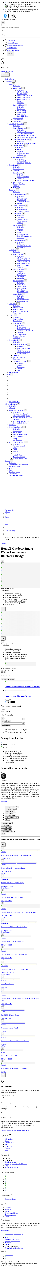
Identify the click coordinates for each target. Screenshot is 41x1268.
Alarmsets (20, 229)
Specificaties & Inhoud (8, 831)
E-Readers (16, 355)
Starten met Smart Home (16, 410)
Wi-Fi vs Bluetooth (19, 457)
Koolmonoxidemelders (24, 246)
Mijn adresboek (12, 48)
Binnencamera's (22, 198)
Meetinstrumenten (22, 353)
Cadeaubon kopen (10, 1199)
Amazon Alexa (17, 431)
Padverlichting (21, 111)
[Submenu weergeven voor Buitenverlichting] (25, 105)
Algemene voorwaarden (12, 1239)
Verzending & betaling (12, 1167)
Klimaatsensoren (18, 157)
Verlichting (12, 250)
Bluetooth (16, 451)
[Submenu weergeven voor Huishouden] (18, 303)
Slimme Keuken (18, 313)
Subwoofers (20, 178)
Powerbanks (20, 367)
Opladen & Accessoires (20, 361)
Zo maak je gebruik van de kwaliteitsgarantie (15, 1130)
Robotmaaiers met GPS (24, 97)
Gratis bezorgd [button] (5, 675)
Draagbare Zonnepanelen (25, 330)
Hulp (10, 470)
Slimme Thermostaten (19, 128)
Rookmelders (21, 244)
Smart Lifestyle (13, 340)
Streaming (16, 186)
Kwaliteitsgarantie (14, 472)
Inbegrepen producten (8, 679)
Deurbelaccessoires (23, 211)
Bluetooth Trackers (19, 357)
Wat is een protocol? (19, 446)
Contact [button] (7, 1158)
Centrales (20, 231)
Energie (11, 315)
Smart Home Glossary (12, 1213)
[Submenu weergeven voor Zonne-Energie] (23, 323)
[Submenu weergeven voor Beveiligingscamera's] (27, 194)
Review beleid (9, 1237)
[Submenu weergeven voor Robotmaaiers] (23, 88)
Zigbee (15, 448)
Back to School (9, 79)
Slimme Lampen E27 (23, 260)
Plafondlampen (21, 275)
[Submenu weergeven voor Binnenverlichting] (25, 269)
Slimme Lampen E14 (23, 261)
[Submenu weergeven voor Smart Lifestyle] (19, 340)
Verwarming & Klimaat (16, 124)
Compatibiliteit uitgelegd (20, 423)
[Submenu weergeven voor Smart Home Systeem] (24, 427)
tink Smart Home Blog (16, 475)
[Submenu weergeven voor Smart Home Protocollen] (25, 442)
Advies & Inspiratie (11, 404)
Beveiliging (12, 190)
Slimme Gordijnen (18, 309)
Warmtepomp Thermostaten (25, 135)
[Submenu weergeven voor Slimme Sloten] (23, 213)
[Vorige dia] (3, 609)
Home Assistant (18, 436)
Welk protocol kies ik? (20, 458)
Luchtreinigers (21, 155)
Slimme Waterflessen (23, 352)
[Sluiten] (7, 74)
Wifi (14, 453)
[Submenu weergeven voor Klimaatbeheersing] (26, 145)
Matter (15, 438)
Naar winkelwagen (7, 71)
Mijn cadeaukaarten (13, 50)
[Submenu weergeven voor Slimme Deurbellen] (26, 205)
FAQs (3, 833)
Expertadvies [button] (9, 1160)
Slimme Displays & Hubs (21, 311)
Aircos (19, 149)
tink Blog (12, 408)
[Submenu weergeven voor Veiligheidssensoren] (26, 240)
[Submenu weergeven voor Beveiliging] (17, 189)
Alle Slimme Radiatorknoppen (26, 143)
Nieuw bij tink (13, 372)
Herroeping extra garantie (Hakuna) (16, 1164)
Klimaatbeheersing (18, 145)
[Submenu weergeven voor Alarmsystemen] (24, 225)
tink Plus (7, 512)
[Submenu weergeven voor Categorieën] (14, 81)
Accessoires (16, 187)
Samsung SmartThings (20, 434)
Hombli (3, 543)
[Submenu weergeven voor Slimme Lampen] (24, 254)
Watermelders (21, 247)
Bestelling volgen (14, 466)
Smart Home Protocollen (16, 442)
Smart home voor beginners (21, 416)
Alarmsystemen (17, 225)
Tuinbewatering (18, 118)
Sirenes (19, 232)
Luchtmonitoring (22, 161)
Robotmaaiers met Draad (24, 99)
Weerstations (17, 121)
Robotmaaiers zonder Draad (25, 95)
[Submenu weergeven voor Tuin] (13, 83)
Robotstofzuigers (18, 307)
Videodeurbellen (22, 209)
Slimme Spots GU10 (23, 263)
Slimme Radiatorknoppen (21, 139)
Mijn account (11, 40)
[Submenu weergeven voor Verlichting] (17, 249)
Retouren (12, 468)
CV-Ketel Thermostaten (24, 133)
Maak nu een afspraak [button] (8, 1095)
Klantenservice (9, 510)
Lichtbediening (17, 294)
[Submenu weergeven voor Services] (11, 461)
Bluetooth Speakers (19, 184)
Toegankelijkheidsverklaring (14, 1248)
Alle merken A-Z (14, 402)
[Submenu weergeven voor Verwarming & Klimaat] (25, 123)
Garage (19, 101)
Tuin (10, 84)
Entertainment (13, 165)
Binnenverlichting (18, 269)
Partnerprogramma (10, 1215)
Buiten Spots (21, 114)
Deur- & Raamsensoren (24, 236)
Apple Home (17, 433)
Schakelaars (20, 298)
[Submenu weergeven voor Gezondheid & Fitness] (28, 344)
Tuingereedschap (18, 119)
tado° (6, 1144)
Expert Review (6, 825)
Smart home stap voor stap (21, 421)
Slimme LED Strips (23, 265)
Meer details (4, 801)
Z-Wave (15, 449)
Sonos (7, 1141)
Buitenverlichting (18, 105)
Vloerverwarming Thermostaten (27, 137)
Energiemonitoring (18, 336)
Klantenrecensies (7, 827)
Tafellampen (20, 277)
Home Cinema (17, 173)
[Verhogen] (23, 719)
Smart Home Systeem (15, 427)
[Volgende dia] (3, 638)
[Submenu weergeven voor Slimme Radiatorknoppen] (30, 139)
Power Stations (17, 321)
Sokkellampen (21, 112)
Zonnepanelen (21, 327)
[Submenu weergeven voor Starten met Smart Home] (25, 410)
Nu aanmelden (5, 1230)
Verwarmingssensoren (24, 163)
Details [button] (3, 710)
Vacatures (8, 1209)
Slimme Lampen (18, 254)
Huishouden (12, 304)
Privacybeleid (9, 1243)
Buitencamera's (21, 200)
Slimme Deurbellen (19, 205)
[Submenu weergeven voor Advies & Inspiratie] (18, 404)
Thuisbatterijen (21, 334)
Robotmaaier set (22, 94)
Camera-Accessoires (23, 201)
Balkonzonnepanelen (23, 329)
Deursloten (20, 217)
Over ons (8, 1207)
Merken (7, 374)
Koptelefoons (17, 182)
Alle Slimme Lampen (23, 258)
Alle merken (9, 1139)
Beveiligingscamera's (19, 194)
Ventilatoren (20, 151)
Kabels (19, 370)
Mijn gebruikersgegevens (15, 45)
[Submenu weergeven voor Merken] (11, 374)
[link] (7, 517)
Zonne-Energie (17, 323)
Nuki (6, 1150)
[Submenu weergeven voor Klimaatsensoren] (24, 157)
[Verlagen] (2, 719)
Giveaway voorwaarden (12, 1241)
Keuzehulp (12, 425)
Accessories (20, 103)
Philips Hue (8, 1146)
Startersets (20, 203)
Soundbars (16, 171)
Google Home (17, 440)
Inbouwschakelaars (23, 299)
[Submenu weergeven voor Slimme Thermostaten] (28, 128)
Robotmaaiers (17, 88)
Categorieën (8, 81)
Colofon (7, 1244)
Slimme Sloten (17, 213)
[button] (20, 42)
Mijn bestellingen (12, 43)
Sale (6, 513)
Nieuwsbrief (13, 473)
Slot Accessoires (22, 221)
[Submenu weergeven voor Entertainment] (19, 165)
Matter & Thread (18, 455)
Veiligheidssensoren (19, 240)
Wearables (20, 350)
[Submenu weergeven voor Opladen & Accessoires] (29, 361)
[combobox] (10, 28)
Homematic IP (9, 1143)
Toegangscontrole (22, 219)
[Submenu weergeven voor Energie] (15, 315)
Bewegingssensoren (23, 234)
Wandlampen (21, 109)
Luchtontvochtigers (23, 153)
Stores (7, 1217)
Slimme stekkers (18, 319)
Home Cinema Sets (23, 177)
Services (7, 461)
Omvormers (20, 332)
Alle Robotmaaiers (22, 92)
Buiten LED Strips (22, 116)
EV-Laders (16, 338)
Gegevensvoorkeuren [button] (11, 1246)
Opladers (19, 369)
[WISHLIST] (20, 59)
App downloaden (6, 829)
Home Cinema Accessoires (25, 180)
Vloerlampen (21, 278)
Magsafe (19, 365)
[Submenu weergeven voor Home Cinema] (23, 173)
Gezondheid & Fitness (20, 344)
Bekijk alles (16, 86)
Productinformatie (7, 823)
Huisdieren (16, 359)
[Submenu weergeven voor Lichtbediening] (23, 294)
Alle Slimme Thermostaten (25, 132)
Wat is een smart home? (20, 414)
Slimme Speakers (18, 169)
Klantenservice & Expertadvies (18, 465)
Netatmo (7, 1148)
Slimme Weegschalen (23, 348)
